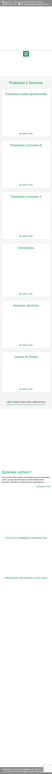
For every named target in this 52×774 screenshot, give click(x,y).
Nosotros (6, 728)
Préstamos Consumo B (12, 683)
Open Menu (26, 54)
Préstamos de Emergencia (13, 700)
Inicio (4, 725)
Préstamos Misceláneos (12, 697)
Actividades (7, 732)
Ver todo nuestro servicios (26, 402)
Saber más (27, 133)
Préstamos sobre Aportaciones (15, 690)
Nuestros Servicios (10, 703)
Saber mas (44, 486)
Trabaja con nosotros (11, 710)
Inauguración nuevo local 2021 (26, 578)
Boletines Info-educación (12, 714)
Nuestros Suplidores (10, 707)
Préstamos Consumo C (12, 686)
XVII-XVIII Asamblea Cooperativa (26, 538)
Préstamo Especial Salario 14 (14, 693)
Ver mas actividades (26, 589)
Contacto (6, 735)
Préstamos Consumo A (12, 679)
